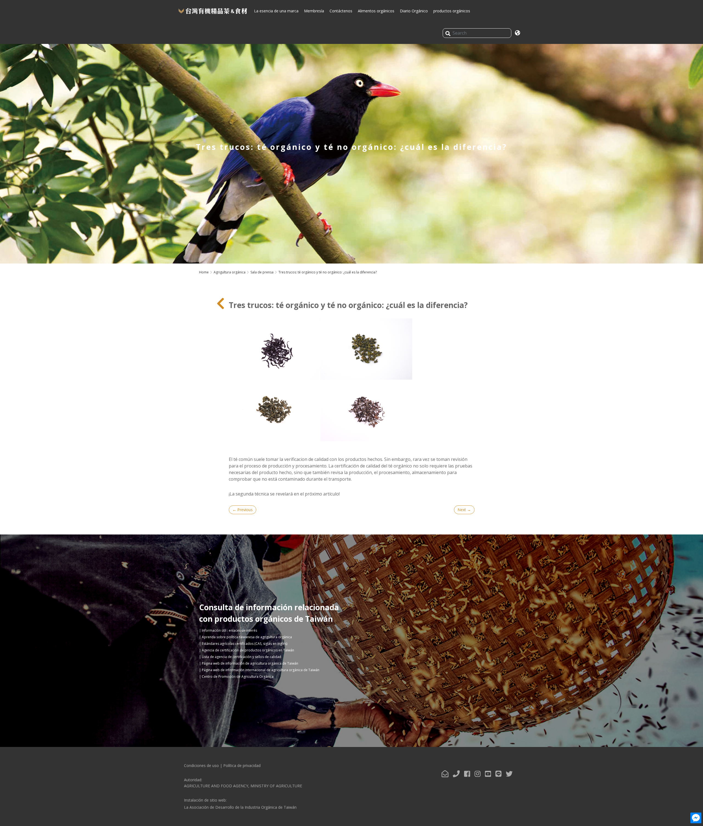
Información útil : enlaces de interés (229, 630)
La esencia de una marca (276, 10)
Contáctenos (341, 10)
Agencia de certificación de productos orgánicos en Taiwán (248, 650)
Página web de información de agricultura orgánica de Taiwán (250, 663)
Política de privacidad (242, 765)
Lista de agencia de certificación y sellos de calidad (241, 656)
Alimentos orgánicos (376, 10)
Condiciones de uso (201, 765)
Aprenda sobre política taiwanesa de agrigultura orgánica (247, 637)
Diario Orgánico (414, 10)
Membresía (314, 10)
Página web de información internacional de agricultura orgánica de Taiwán (260, 670)
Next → (464, 509)
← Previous (242, 509)
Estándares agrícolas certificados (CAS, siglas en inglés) (244, 643)
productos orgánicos (451, 10)
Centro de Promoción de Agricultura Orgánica (238, 676)
